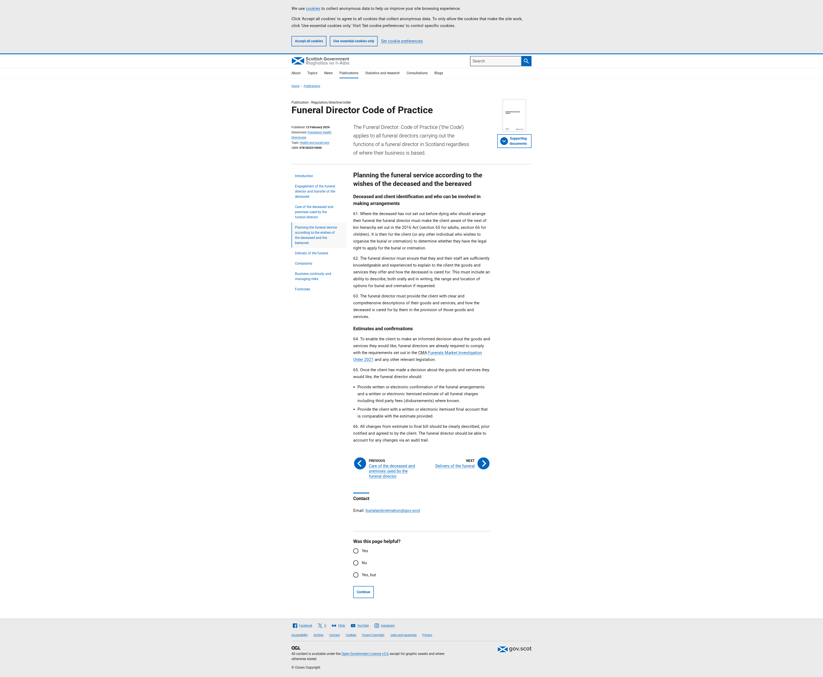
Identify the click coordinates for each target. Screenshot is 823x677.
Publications (348, 73)
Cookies (351, 635)
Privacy (427, 635)
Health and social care (314, 142)
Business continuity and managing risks (313, 276)
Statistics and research (382, 73)
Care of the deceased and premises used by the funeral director (314, 212)
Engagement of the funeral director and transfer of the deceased (315, 191)
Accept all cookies (309, 41)
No (364, 562)
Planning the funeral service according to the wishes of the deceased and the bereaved (316, 235)
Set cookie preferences (402, 41)
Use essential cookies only (353, 41)
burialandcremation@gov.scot (393, 510)
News (328, 73)
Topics (312, 73)
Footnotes (302, 289)
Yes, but (369, 574)
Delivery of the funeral (311, 253)
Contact (334, 635)
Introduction (304, 176)
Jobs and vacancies (403, 635)
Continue (363, 592)
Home (295, 86)
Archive (318, 635)
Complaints (303, 263)
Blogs (438, 73)
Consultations (417, 73)
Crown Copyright (373, 635)
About (295, 73)
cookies (313, 8)
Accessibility (299, 635)
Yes (365, 550)
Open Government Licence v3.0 (364, 654)
